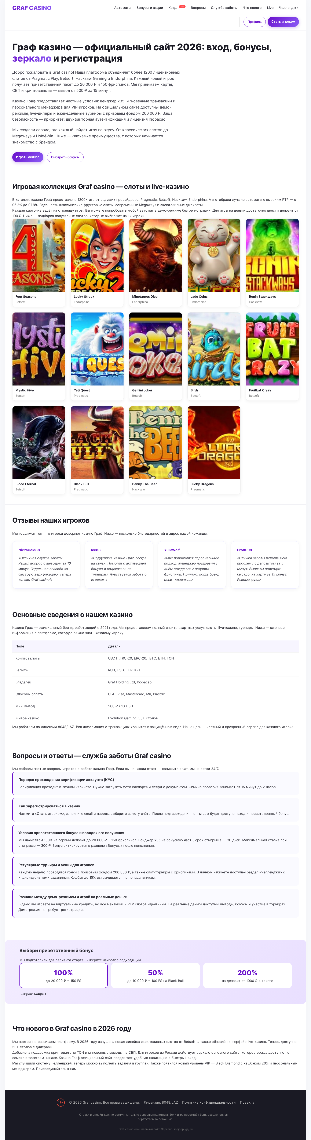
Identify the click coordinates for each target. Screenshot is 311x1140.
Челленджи (289, 8)
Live (270, 8)
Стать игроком (283, 21)
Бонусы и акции (149, 8)
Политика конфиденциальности (209, 1102)
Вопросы (198, 8)
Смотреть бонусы (65, 157)
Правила (247, 1102)
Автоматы (122, 8)
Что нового (252, 8)
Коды (176, 8)
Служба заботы (224, 8)
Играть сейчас (28, 157)
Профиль (255, 22)
